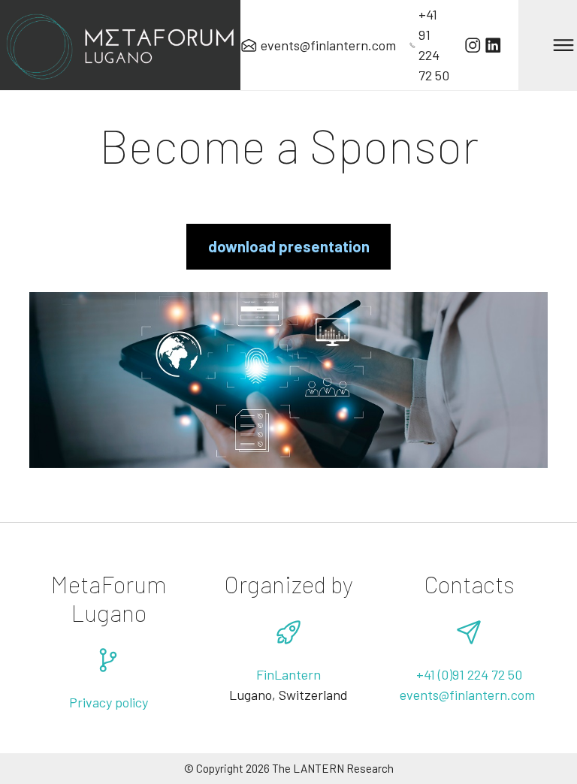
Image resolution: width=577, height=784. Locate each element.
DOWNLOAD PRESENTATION (289, 246)
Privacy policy (108, 702)
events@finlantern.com (469, 694)
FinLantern (288, 674)
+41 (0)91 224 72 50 (469, 674)
